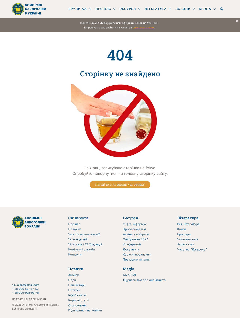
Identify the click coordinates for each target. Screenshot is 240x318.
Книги (181, 229)
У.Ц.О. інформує (135, 224)
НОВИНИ (182, 9)
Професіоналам (134, 229)
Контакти (74, 254)
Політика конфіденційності (29, 298)
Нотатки (74, 290)
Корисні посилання (137, 254)
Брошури (183, 234)
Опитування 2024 (135, 239)
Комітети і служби (81, 249)
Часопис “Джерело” (192, 249)
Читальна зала (187, 239)
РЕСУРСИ (128, 9)
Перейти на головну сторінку (120, 184)
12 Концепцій (77, 239)
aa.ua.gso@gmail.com (25, 284)
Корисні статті (78, 300)
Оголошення (77, 305)
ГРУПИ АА (78, 9)
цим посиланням (143, 27)
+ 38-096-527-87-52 (25, 288)
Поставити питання (136, 259)
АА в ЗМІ (129, 275)
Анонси (73, 275)
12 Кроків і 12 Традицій (85, 244)
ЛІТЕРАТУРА (156, 9)
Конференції (132, 244)
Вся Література (188, 224)
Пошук (221, 9)
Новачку (74, 229)
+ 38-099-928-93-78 (25, 292)
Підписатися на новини (85, 310)
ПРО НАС (103, 9)
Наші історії (77, 285)
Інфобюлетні (77, 295)
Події (72, 280)
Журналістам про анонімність (144, 280)
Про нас (74, 224)
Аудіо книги (185, 244)
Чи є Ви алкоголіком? (84, 234)
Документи (131, 249)
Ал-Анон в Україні (136, 234)
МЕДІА (205, 9)
